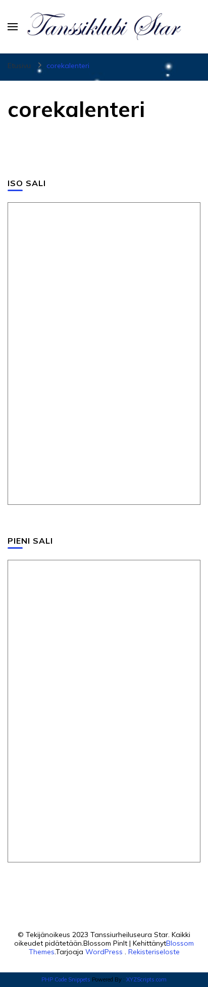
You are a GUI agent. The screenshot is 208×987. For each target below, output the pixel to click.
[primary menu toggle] (13, 26)
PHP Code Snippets (65, 979)
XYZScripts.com (146, 979)
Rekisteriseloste (154, 951)
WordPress (104, 951)
